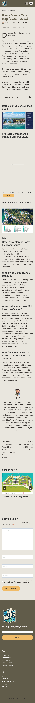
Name (6, 557)
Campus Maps (7, 665)
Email (5, 566)
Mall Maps (6, 660)
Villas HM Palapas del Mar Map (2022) (26, 445)
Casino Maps (7, 663)
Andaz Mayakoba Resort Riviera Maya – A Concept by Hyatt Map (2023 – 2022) (8, 449)
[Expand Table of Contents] (30, 97)
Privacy (5, 684)
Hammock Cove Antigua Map (16, 497)
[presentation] (17, 483)
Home (4, 11)
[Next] (30, 488)
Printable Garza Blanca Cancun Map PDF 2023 (16, 193)
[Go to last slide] (4, 488)
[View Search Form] (26, 3)
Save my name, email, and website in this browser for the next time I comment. (18, 582)
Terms (4, 686)
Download (8, 195)
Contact (5, 679)
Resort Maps (12, 11)
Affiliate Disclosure (9, 681)
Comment (7, 530)
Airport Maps (7, 655)
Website (6, 576)
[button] (17, 120)
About (4, 676)
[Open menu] (31, 3)
